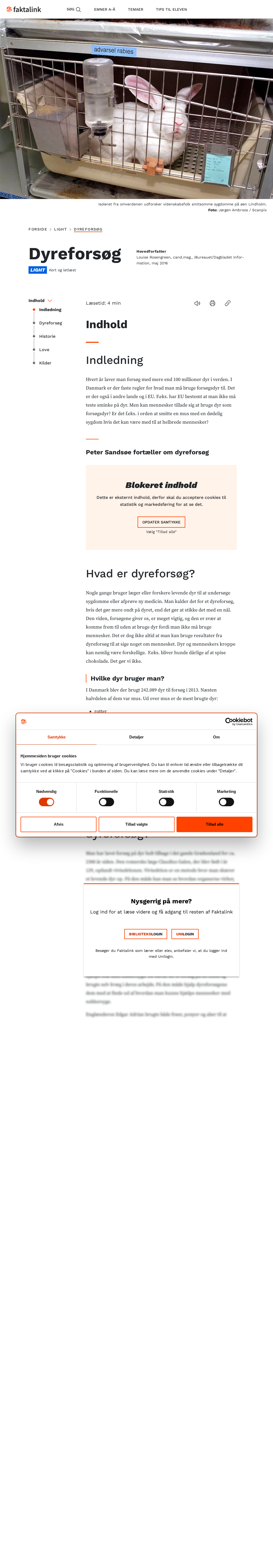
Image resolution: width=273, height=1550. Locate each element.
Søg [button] (70, 9)
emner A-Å (104, 9)
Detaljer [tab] (136, 737)
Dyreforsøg (88, 229)
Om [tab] (216, 737)
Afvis (58, 824)
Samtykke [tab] (56, 737)
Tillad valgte (136, 824)
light (60, 229)
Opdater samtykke (161, 522)
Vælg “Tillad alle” (161, 532)
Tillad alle (214, 824)
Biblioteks (140, 934)
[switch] (106, 802)
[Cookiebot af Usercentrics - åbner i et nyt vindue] (229, 722)
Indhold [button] (37, 300)
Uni (179, 934)
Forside (38, 229)
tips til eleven (171, 9)
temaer (135, 9)
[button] (197, 303)
